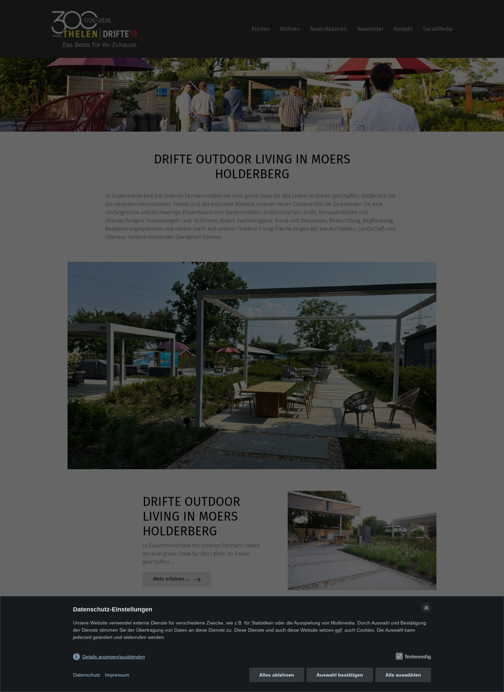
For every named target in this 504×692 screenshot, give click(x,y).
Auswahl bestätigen (339, 675)
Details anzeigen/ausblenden (113, 656)
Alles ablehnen (276, 675)
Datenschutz (86, 675)
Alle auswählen (403, 675)
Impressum (117, 675)
